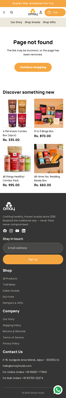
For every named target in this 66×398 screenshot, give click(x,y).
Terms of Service (13, 337)
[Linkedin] (23, 230)
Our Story (16, 22)
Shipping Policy (12, 325)
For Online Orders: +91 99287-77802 (25, 372)
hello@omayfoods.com (17, 366)
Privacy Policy (11, 343)
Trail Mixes (9, 284)
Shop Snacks (32, 22)
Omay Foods (37, 392)
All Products (10, 278)
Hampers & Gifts (13, 302)
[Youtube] (17, 230)
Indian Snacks (11, 291)
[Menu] (4, 12)
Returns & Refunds (14, 331)
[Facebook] (5, 230)
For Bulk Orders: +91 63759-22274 (23, 378)
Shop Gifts (49, 22)
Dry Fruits (8, 296)
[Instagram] (11, 230)
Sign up (33, 259)
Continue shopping (33, 67)
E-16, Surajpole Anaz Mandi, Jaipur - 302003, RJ (31, 359)
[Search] (11, 12)
